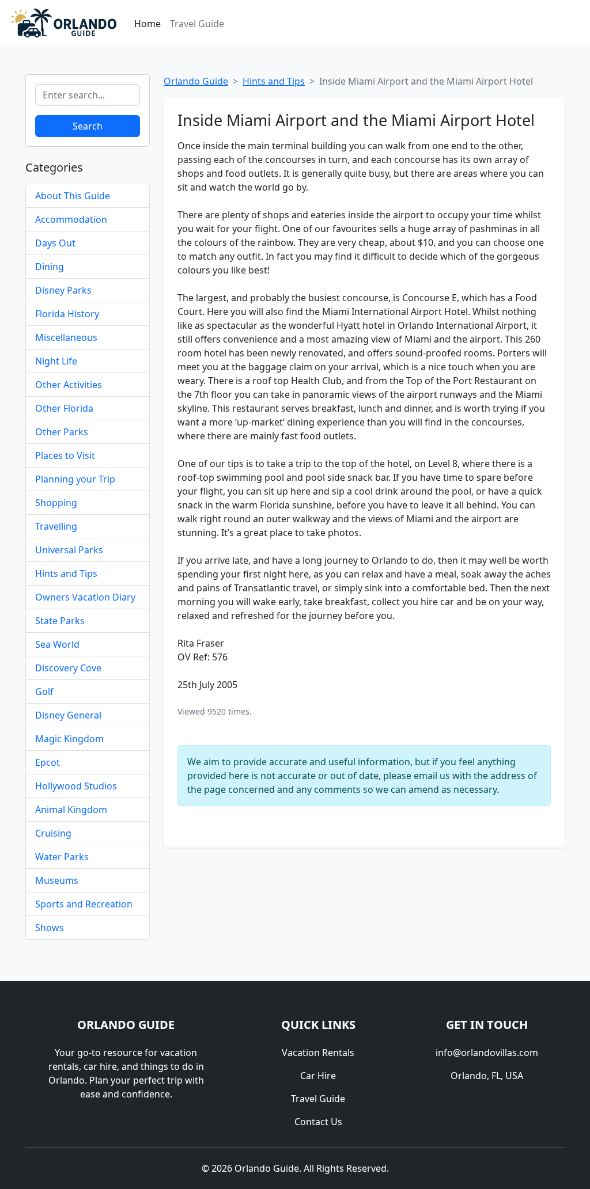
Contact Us (318, 1121)
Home (147, 23)
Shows (49, 927)
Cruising (53, 833)
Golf (44, 691)
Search (88, 126)
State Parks (60, 620)
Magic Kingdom (69, 738)
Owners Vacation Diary (85, 597)
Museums (56, 880)
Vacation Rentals (318, 1052)
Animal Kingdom (71, 809)
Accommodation (71, 219)
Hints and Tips (66, 573)
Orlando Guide (196, 81)
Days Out (55, 243)
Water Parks (62, 856)
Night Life (56, 361)
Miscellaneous (66, 337)
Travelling (56, 526)
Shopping (56, 502)
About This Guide (72, 195)
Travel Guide (197, 23)
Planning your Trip (75, 479)
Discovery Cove (68, 668)
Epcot (47, 762)
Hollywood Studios (76, 786)
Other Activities (68, 384)
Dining (49, 266)
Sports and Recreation (84, 904)
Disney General (68, 715)
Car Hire (318, 1075)
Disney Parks (63, 290)
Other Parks (61, 432)
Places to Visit (65, 455)
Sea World (57, 644)
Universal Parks (69, 550)
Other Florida (64, 408)
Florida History (67, 313)
